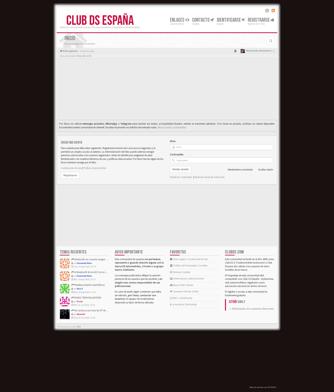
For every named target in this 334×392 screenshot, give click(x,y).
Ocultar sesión (265, 169)
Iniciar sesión (180, 169)
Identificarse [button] (229, 20)
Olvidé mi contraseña (181, 177)
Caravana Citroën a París (185, 291)
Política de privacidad (94, 168)
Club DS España (100, 21)
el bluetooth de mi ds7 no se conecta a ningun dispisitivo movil (107, 272)
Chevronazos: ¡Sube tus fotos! (188, 278)
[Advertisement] (167, 90)
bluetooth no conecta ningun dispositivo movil (99, 259)
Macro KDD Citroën (183, 285)
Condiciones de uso (71, 168)
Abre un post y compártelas (172, 127)
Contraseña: (177, 154)
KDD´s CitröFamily (182, 298)
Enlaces (177, 20)
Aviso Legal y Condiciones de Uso (190, 259)
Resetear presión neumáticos (89, 285)
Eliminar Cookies (181, 272)
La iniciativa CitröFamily (184, 304)
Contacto (201, 20)
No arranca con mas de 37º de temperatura (96, 310)
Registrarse (259, 20)
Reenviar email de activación (209, 177)
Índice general (69, 51)
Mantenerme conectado (240, 169)
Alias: (173, 141)
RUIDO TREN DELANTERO (87, 297)
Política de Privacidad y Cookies (190, 265)
